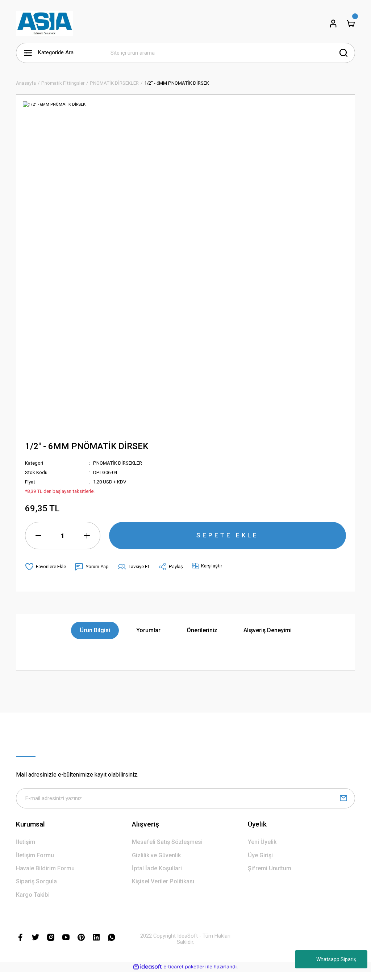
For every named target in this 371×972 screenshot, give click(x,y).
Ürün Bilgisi (95, 630)
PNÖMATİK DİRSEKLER (117, 463)
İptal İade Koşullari (157, 868)
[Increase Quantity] (87, 535)
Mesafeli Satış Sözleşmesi (167, 841)
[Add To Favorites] (45, 566)
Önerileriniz (202, 630)
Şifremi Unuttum (269, 868)
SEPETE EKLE (227, 535)
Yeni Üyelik (262, 841)
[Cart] (350, 23)
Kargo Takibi (33, 894)
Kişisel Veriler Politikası (163, 881)
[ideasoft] (147, 967)
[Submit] (343, 798)
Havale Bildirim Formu (45, 868)
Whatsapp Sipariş (336, 959)
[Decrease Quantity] (38, 535)
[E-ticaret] (184, 967)
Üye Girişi (260, 855)
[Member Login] (333, 23)
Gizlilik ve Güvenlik (156, 855)
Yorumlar (148, 630)
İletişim (25, 841)
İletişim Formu (35, 855)
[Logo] (44, 23)
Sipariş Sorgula (36, 881)
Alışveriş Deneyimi (267, 630)
